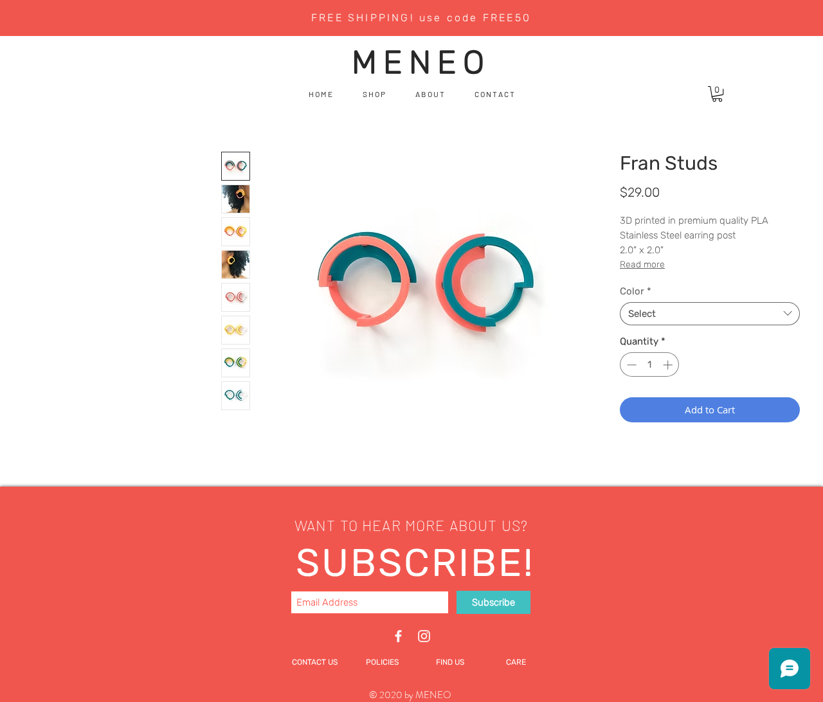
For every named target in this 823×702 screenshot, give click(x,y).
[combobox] (710, 313)
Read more (642, 264)
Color (635, 291)
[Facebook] (398, 636)
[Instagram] (424, 636)
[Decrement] (630, 365)
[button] (717, 94)
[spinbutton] (649, 365)
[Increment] (669, 365)
